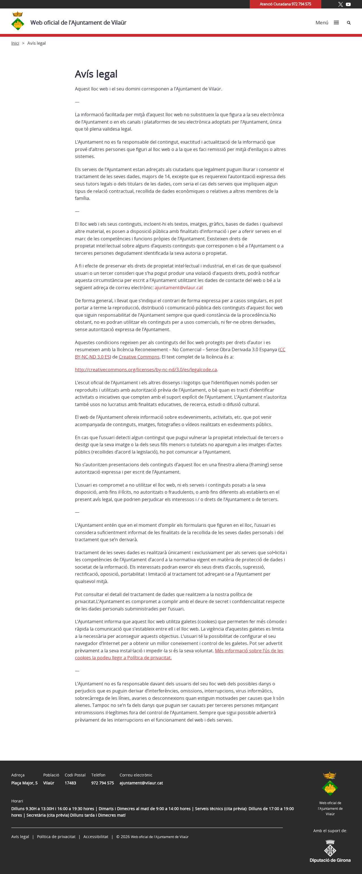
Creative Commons (139, 357)
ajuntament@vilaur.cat (141, 782)
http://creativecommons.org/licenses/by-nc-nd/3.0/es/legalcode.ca (146, 369)
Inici (15, 43)
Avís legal (20, 836)
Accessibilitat (95, 836)
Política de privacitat (56, 836)
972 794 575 (102, 782)
